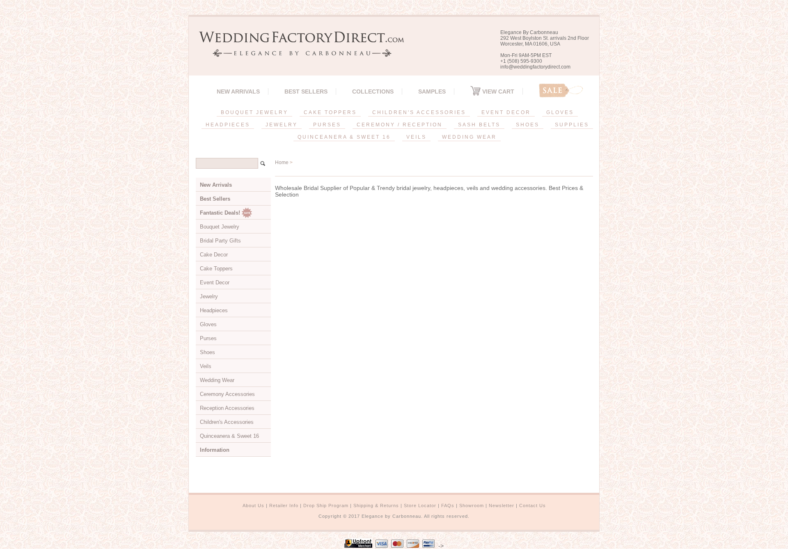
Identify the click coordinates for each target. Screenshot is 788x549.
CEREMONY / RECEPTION (399, 125)
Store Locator (420, 505)
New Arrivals (238, 91)
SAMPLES (432, 91)
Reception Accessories (227, 408)
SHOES (527, 125)
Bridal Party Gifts (220, 241)
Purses (208, 338)
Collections (373, 91)
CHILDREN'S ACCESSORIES (419, 112)
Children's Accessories (227, 422)
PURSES (327, 125)
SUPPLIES (572, 125)
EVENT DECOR (506, 112)
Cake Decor (214, 255)
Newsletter (501, 505)
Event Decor (214, 282)
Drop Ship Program (325, 505)
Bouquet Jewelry (219, 227)
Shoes (207, 352)
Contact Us (532, 505)
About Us (253, 505)
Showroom (471, 505)
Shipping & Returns (376, 505)
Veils (205, 366)
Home (282, 162)
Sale (561, 90)
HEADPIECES (228, 125)
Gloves (208, 324)
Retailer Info (283, 505)
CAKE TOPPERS (330, 112)
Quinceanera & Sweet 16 (229, 436)
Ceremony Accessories (227, 394)
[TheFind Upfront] (358, 545)
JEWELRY (282, 125)
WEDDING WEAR (469, 137)
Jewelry (209, 296)
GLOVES (560, 112)
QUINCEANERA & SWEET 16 (344, 137)
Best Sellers (306, 91)
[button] (787, 547)
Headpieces (214, 310)
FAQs (447, 505)
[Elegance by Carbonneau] (297, 51)
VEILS (416, 137)
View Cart (497, 91)
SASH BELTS (479, 125)
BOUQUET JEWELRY (254, 112)
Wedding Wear (217, 380)
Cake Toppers (216, 268)
